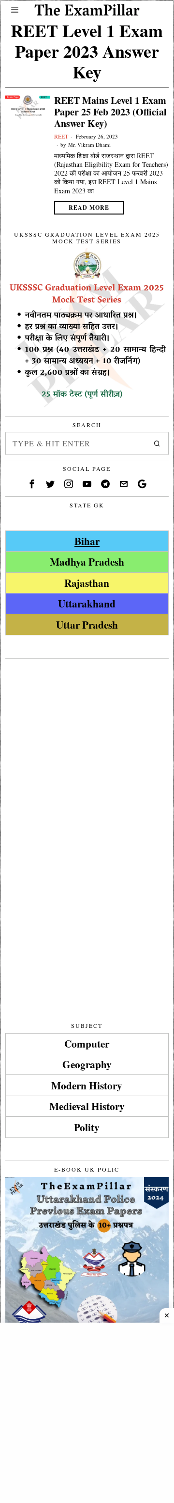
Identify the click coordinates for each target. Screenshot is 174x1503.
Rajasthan (86, 582)
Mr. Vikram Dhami (89, 144)
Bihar (87, 540)
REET (61, 136)
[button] (157, 443)
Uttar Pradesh (87, 624)
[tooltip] (32, 484)
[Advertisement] (87, 750)
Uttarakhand (87, 603)
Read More (89, 207)
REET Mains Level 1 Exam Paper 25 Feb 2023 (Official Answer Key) (110, 112)
